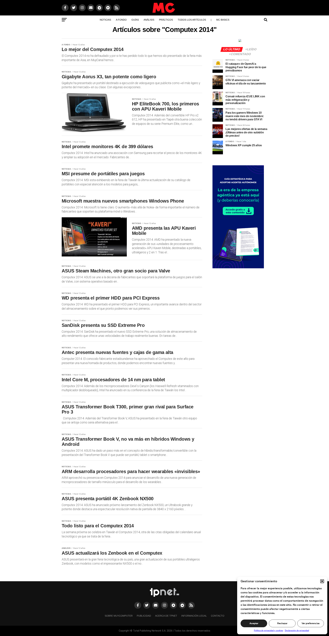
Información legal (194, 615)
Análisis (149, 19)
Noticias (105, 19)
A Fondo (121, 19)
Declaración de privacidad (297, 630)
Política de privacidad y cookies (268, 630)
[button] (322, 581)
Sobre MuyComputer (119, 615)
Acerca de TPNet (166, 615)
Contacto (217, 615)
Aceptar (253, 623)
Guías (135, 19)
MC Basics (222, 19)
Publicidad (144, 615)
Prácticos (166, 19)
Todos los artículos (192, 19)
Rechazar (282, 623)
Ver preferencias (310, 623)
